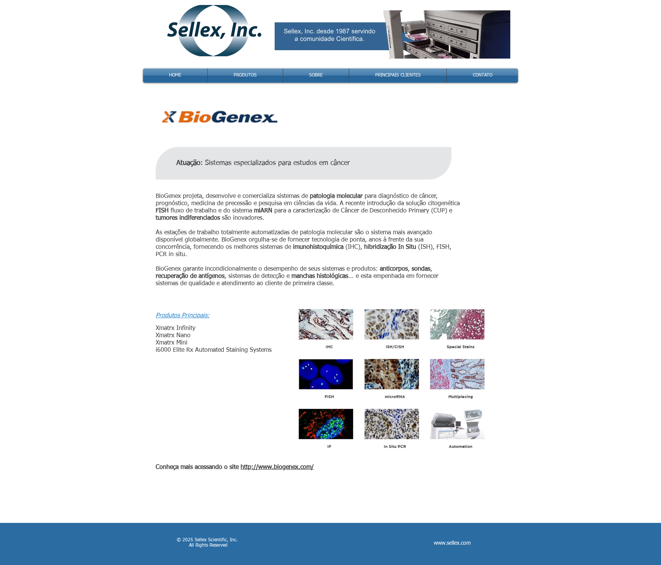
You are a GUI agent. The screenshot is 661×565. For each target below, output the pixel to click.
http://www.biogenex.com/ (277, 467)
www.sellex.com (452, 543)
